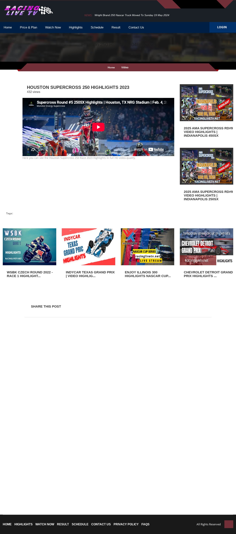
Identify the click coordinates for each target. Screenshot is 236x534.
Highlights (23, 524)
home (7, 524)
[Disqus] (118, 369)
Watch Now (44, 524)
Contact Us (101, 524)
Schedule (80, 524)
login (222, 27)
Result (63, 524)
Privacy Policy (126, 524)
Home (111, 67)
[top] (228, 524)
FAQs (145, 524)
